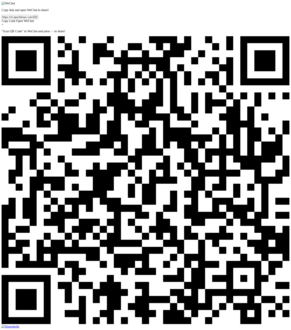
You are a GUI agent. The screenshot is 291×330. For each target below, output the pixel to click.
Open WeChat (25, 21)
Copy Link (8, 21)
